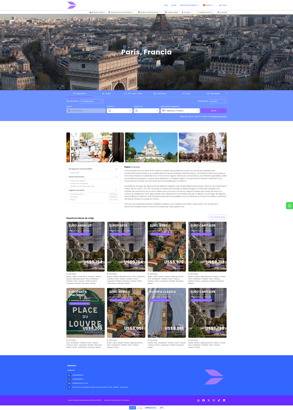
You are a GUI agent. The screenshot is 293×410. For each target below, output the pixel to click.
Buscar (213, 110)
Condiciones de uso (219, 116)
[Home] (198, 400)
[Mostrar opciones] (225, 101)
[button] (66, 93)
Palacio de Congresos (79, 183)
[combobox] (216, 101)
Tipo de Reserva (72, 101)
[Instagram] (213, 400)
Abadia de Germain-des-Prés (82, 186)
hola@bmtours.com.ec (80, 383)
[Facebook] (203, 400)
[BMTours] (213, 377)
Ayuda (173, 5)
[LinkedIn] (224, 400)
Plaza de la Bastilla (78, 181)
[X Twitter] (208, 400)
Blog (166, 5)
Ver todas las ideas (217, 217)
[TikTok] (218, 400)
